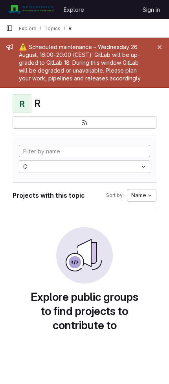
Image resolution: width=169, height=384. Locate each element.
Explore (74, 9)
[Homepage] (30, 9)
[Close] (159, 47)
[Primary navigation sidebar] (9, 28)
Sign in (151, 9)
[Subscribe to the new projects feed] (84, 122)
